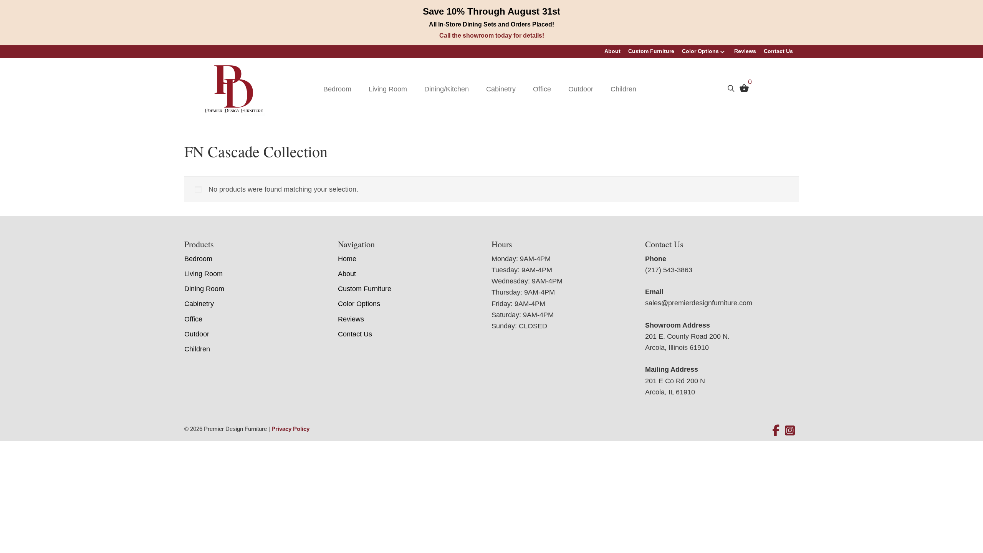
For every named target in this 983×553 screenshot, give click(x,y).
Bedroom (337, 89)
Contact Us (778, 51)
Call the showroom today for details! (491, 35)
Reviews (745, 51)
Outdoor (580, 89)
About (612, 51)
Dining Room (204, 289)
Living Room (388, 89)
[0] (742, 90)
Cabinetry (501, 89)
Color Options (700, 51)
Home (347, 259)
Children (623, 89)
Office (542, 89)
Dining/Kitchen (446, 89)
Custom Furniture (651, 51)
